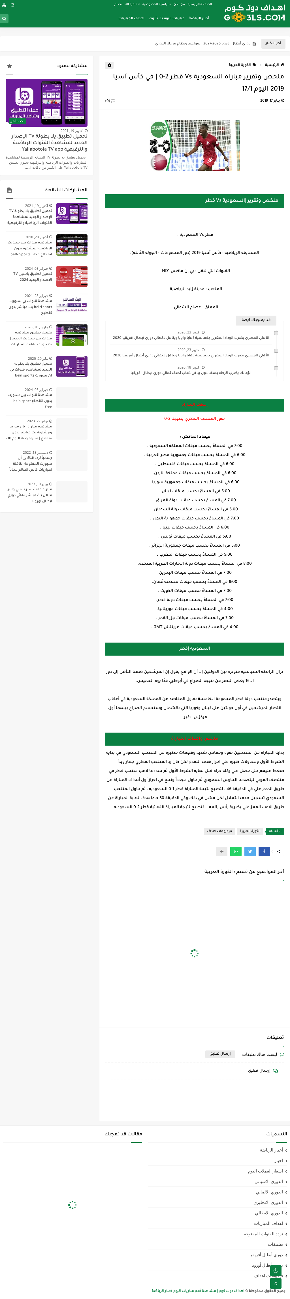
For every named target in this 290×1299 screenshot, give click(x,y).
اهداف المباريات (131, 19)
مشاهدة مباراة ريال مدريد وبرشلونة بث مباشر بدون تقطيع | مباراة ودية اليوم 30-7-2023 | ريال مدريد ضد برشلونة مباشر (29, 433)
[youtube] (4, 5)
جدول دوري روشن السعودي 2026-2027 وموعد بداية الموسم (201, 44)
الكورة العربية (240, 65)
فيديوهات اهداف (219, 831)
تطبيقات (275, 1244)
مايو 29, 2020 (38, 358)
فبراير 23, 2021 (36, 295)
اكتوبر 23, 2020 (189, 332)
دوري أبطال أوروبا (267, 1265)
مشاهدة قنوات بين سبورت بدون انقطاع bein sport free (30, 401)
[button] (264, 851)
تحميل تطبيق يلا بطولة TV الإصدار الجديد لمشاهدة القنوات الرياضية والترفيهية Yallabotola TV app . (50, 143)
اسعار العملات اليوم (265, 1171)
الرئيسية (272, 65)
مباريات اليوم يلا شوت (167, 19)
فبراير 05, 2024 (36, 389)
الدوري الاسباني (269, 1181)
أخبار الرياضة (199, 19)
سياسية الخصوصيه (156, 4)
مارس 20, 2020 (36, 327)
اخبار (278, 1160)
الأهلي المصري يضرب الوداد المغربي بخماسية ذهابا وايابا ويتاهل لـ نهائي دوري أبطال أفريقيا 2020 (191, 338)
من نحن (179, 4)
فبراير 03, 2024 (36, 268)
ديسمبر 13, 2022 (35, 452)
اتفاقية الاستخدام (127, 4)
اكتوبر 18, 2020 (189, 367)
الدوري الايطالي (269, 1212)
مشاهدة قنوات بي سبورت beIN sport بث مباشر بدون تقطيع (30, 307)
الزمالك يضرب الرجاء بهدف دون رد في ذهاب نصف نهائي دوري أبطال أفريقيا (191, 373)
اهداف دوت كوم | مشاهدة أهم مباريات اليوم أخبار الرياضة (198, 1291)
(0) (108, 101)
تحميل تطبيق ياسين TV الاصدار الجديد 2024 (32, 277)
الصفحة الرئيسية (200, 4)
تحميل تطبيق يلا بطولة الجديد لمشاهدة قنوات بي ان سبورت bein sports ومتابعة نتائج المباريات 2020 (29, 370)
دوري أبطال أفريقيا (266, 1254)
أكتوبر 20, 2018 (36, 237)
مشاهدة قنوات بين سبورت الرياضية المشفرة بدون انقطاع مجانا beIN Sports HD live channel (30, 249)
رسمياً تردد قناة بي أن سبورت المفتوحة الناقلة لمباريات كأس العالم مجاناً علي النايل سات (30, 464)
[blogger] (13, 5)
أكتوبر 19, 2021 (72, 130)
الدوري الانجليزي (268, 1202)
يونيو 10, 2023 (37, 483)
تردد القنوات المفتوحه (263, 1233)
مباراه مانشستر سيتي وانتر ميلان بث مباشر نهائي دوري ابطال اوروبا (29, 496)
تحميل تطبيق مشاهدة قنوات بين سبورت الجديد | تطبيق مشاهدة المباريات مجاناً (31, 339)
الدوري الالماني (269, 1192)
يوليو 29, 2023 (37, 421)
